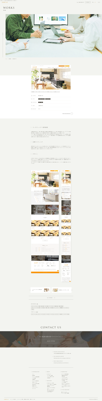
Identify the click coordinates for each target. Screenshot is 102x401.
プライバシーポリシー (35, 387)
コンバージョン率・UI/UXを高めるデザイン (51, 388)
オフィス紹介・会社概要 (50, 375)
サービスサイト (44, 314)
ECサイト (49, 314)
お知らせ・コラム (34, 382)
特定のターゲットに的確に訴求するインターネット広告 (66, 384)
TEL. (45, 337)
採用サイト (61, 314)
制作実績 (33, 375)
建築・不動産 (40, 102)
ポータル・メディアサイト (55, 314)
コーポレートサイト (37, 314)
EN (92, 2)
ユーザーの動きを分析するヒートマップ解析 (65, 382)
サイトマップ (34, 388)
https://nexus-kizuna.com (67, 113)
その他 (32, 309)
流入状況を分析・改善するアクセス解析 (65, 380)
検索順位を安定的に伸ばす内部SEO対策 (65, 376)
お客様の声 (33, 379)
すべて (32, 314)
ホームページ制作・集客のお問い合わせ (35, 384)
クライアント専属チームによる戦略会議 (51, 384)
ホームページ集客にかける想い (50, 376)
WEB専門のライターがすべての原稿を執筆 (50, 386)
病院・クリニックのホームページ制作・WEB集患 (65, 392)
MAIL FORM (51, 341)
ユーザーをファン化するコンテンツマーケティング (65, 378)
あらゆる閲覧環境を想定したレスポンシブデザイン (50, 391)
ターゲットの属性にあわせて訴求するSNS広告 (66, 386)
